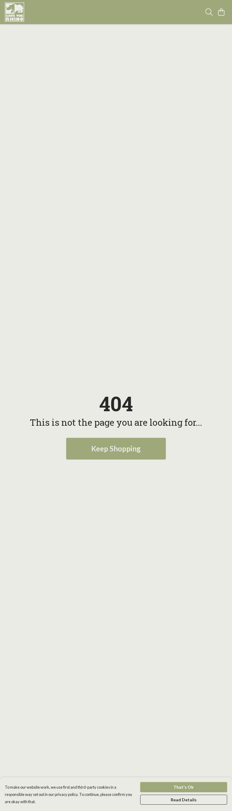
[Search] (209, 12)
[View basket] (221, 12)
